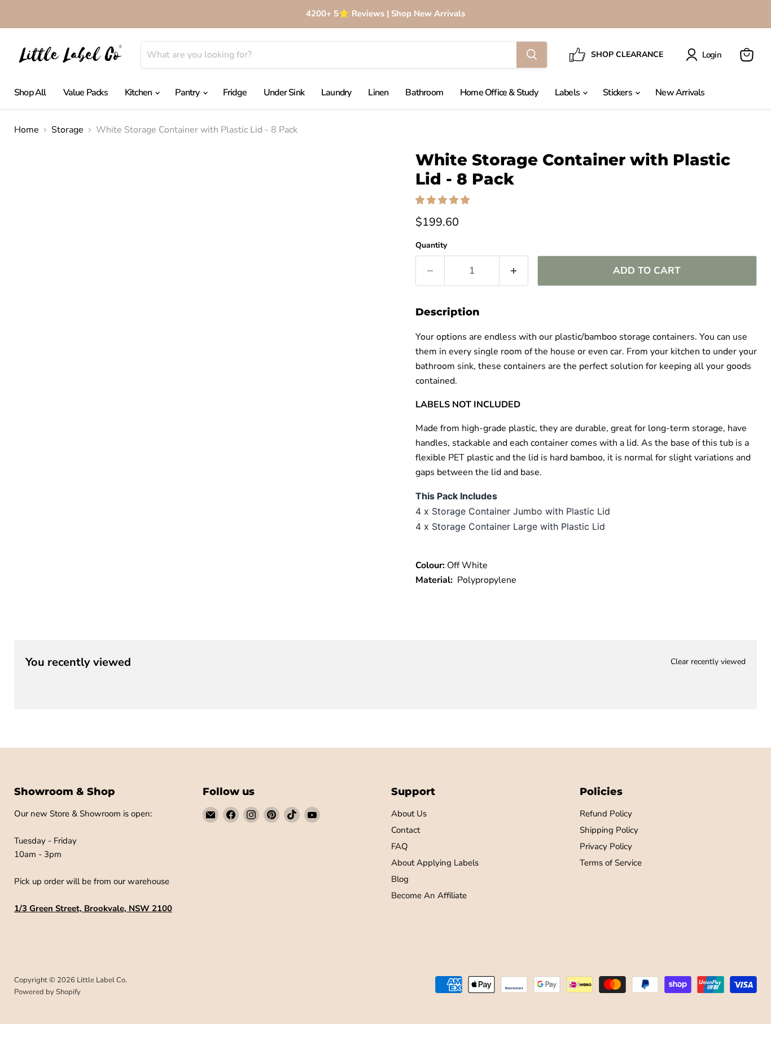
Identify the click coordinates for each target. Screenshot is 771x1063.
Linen (378, 92)
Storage (67, 130)
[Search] (531, 55)
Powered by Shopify (47, 992)
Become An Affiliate (429, 895)
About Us (409, 813)
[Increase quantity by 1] (514, 271)
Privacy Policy (606, 846)
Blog (400, 879)
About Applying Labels (435, 862)
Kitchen (139, 92)
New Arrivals (679, 92)
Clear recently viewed (708, 661)
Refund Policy (606, 813)
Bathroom (424, 92)
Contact (405, 830)
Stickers (618, 92)
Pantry (188, 92)
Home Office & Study (499, 92)
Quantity (431, 245)
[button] (443, 200)
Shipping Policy (609, 830)
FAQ (399, 846)
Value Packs (85, 92)
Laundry (336, 92)
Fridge (235, 92)
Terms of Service (611, 862)
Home (26, 130)
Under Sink (284, 92)
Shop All (30, 92)
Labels (568, 92)
